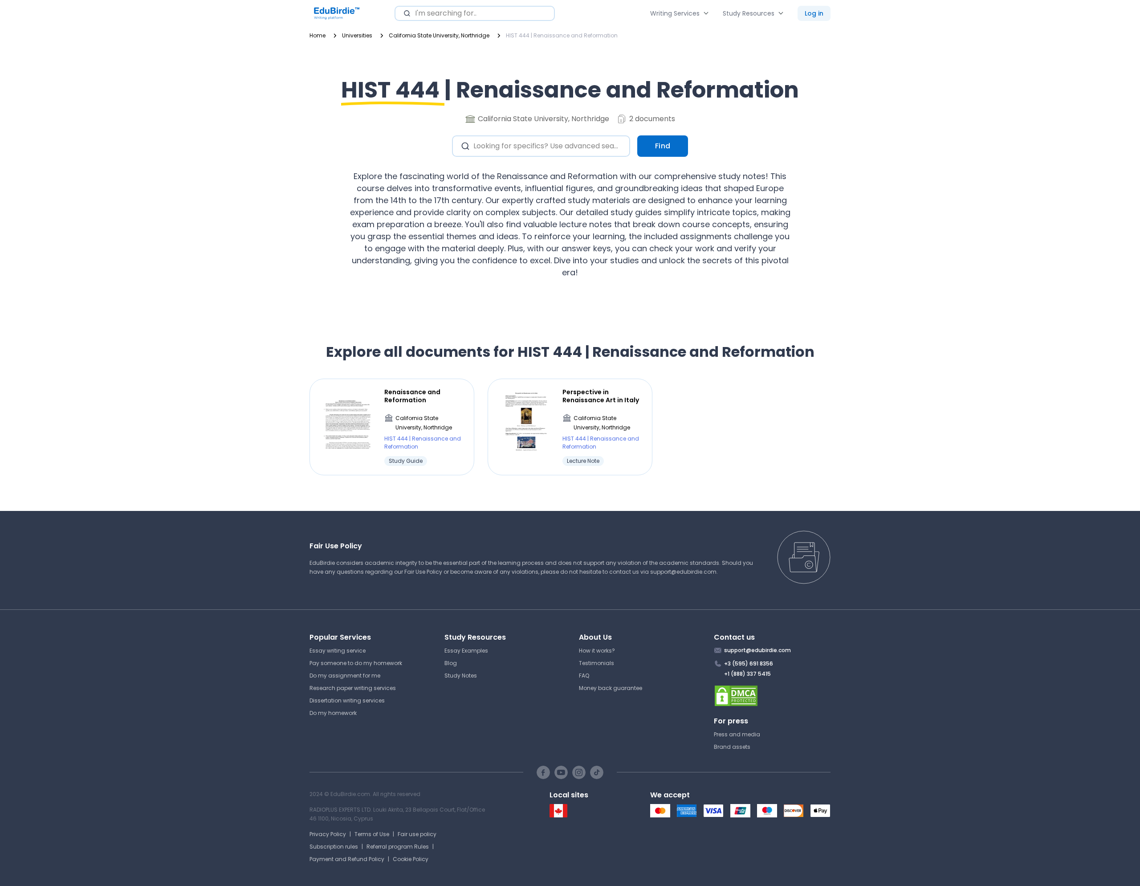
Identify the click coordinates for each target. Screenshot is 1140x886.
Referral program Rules (397, 846)
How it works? (597, 650)
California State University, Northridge (423, 423)
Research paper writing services (352, 688)
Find (663, 146)
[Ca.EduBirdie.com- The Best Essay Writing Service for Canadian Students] (558, 815)
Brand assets (732, 747)
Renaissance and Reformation (412, 396)
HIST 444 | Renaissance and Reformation (422, 442)
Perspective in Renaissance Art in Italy (600, 396)
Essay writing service (337, 650)
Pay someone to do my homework (355, 663)
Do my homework (333, 713)
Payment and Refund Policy (346, 859)
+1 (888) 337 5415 (747, 674)
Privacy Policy (327, 834)
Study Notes (460, 675)
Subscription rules (333, 846)
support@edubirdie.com (683, 572)
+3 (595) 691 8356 (748, 663)
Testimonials (596, 663)
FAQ (584, 675)
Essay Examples (466, 650)
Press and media (737, 734)
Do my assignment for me (344, 675)
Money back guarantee (610, 688)
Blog (450, 663)
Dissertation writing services (347, 700)
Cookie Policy (410, 859)
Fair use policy (417, 834)
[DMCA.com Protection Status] (772, 696)
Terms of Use (371, 834)
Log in (814, 13)
